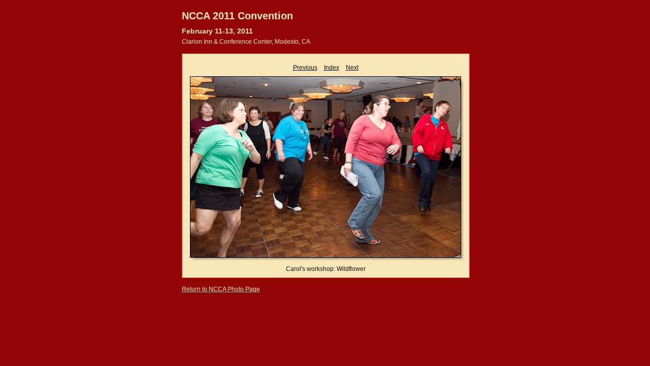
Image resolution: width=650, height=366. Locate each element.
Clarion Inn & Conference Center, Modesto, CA (246, 41)
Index (331, 67)
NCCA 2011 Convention (237, 15)
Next (352, 67)
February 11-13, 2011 (217, 31)
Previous (305, 67)
